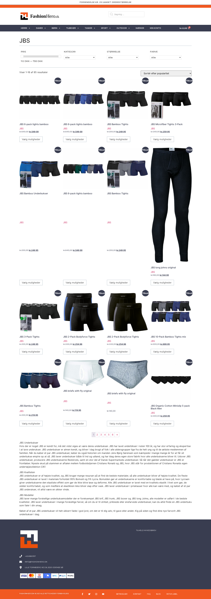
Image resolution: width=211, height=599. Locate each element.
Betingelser (121, 594)
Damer (39, 28)
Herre (24, 28)
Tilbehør (71, 28)
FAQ (148, 594)
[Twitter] (89, 594)
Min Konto (155, 28)
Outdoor (122, 28)
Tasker (88, 28)
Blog (158, 594)
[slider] (22, 56)
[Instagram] (96, 594)
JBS (21, 128)
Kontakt (137, 594)
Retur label (172, 594)
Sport (104, 28)
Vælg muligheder (31, 139)
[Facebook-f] (82, 594)
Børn (54, 28)
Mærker (140, 28)
